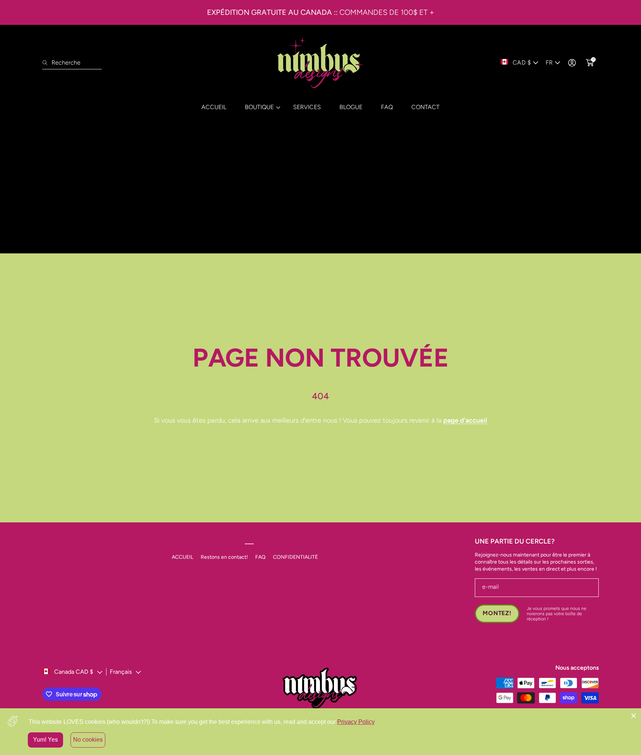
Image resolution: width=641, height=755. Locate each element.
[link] (260, 107)
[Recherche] (47, 62)
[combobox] (72, 62)
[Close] (633, 715)
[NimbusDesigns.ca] (320, 62)
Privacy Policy (356, 722)
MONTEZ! (497, 613)
